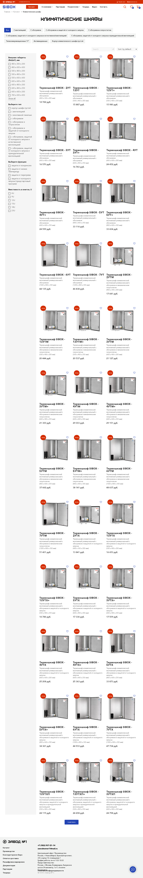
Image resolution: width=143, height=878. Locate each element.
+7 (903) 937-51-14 (24, 2)
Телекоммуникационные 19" (17, 41)
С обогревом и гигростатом (99, 30)
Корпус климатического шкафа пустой (67, 41)
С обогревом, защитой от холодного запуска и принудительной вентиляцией (102, 36)
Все (7, 30)
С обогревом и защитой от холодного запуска (65, 30)
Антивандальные (40, 41)
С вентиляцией (20, 30)
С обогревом (35, 30)
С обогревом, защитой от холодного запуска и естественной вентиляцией (36, 36)
